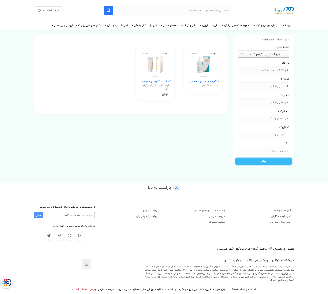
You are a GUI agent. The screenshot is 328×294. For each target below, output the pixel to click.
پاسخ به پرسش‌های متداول (209, 210)
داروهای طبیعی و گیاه (267, 25)
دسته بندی (283, 47)
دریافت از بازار (150, 210)
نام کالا (285, 63)
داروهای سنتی (170, 25)
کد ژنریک (284, 127)
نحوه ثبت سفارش (281, 216)
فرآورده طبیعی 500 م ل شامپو (203, 81)
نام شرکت (283, 111)
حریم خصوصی (217, 216)
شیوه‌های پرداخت (281, 210)
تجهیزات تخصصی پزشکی (237, 25)
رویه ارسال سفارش (280, 221)
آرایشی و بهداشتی (63, 25)
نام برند (285, 95)
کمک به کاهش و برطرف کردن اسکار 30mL (155, 81)
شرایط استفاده (217, 221)
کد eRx (285, 79)
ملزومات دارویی (210, 25)
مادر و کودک (190, 25)
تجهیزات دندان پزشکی (145, 25)
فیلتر (263, 161)
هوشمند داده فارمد (83, 289)
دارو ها (288, 25)
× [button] (282, 54)
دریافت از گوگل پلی (147, 216)
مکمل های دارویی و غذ (89, 25)
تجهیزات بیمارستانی (117, 25)
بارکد (286, 143)
